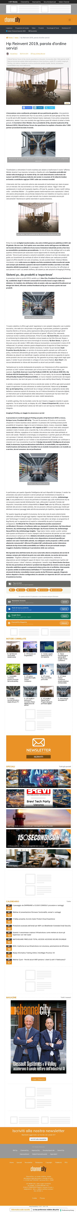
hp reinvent (44, 590)
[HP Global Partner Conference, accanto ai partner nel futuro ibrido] (64, 669)
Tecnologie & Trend (53, 28)
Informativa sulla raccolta (20, 1210)
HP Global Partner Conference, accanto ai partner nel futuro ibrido (63, 679)
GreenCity (60, 1150)
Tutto (69, 901)
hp (13, 590)
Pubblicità (58, 1162)
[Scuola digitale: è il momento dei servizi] (38, 858)
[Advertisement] (40, 1120)
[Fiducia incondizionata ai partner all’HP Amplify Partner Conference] (64, 647)
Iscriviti (65, 602)
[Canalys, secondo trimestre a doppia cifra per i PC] (13, 691)
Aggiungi (64, 609)
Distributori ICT (66, 28)
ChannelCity (25, 2)
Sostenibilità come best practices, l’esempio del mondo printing (12, 678)
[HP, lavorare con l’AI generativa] (30, 647)
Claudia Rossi (13, 53)
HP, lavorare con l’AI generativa (30, 654)
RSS (66, 1162)
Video (33, 28)
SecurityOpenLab (50, 2)
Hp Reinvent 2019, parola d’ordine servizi (12, 655)
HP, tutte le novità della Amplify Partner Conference (30, 678)
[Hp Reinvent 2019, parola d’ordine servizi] (13, 647)
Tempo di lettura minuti (38, 53)
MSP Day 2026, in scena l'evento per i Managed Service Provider (30, 826)
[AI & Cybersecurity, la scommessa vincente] (38, 778)
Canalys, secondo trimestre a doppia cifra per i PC (13, 700)
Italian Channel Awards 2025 (16, 31)
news (16, 38)
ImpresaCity (36, 2)
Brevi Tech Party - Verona (16, 806)
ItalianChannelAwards (39, 1154)
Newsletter (33, 31)
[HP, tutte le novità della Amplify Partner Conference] (30, 669)
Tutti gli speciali (65, 766)
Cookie (34, 1198)
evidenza (32, 590)
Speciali (19, 1162)
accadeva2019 (57, 590)
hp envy (22, 590)
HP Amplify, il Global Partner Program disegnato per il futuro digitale (46, 701)
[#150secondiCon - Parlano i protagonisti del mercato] (38, 838)
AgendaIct (53, 1154)
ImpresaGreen (24, 1154)
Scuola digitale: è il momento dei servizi (21, 866)
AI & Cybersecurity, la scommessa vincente (22, 786)
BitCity (15, 1150)
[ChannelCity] (12, 20)
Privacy (42, 1198)
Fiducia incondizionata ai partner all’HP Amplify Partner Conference (63, 657)
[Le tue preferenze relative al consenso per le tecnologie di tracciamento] (67, 1210)
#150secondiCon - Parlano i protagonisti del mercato (25, 846)
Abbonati (64, 623)
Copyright (49, 1162)
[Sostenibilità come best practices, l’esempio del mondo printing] (13, 669)
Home (10, 38)
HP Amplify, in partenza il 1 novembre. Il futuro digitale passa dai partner (29, 702)
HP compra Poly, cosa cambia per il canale (46, 677)
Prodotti (41, 28)
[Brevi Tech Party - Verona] (38, 798)
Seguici (65, 616)
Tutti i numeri (66, 997)
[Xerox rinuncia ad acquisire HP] (64, 691)
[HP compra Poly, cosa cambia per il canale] (47, 669)
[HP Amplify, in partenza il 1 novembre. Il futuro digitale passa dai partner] (30, 691)
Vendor (67, 103)
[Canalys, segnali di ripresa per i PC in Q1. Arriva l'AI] (47, 647)
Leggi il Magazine (38, 1079)
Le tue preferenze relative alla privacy (47, 1210)
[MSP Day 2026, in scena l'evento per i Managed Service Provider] (38, 818)
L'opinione (9, 28)
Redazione (39, 1162)
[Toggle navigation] (69, 20)
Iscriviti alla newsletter (38, 1139)
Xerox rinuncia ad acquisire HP (63, 699)
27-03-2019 (24, 53)
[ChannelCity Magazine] (38, 1037)
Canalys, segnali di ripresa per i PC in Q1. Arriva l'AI (46, 655)
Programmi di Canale (22, 28)
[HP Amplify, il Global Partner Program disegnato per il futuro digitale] (47, 691)
